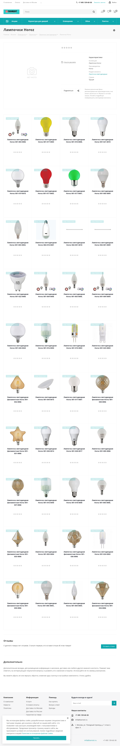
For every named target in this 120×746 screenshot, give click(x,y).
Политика (7, 708)
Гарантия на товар (33, 715)
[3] (67, 48)
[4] (69, 48)
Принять (36, 738)
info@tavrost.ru (81, 720)
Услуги (29, 701)
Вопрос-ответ (54, 705)
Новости (7, 705)
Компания (8, 697)
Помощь (53, 697)
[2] (65, 48)
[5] (71, 48)
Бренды (52, 708)
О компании (8, 701)
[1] (62, 48)
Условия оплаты (32, 705)
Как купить (53, 701)
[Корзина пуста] (114, 12)
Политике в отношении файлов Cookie (37, 733)
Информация (32, 697)
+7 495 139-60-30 (82, 715)
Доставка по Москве (34, 708)
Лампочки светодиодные (98, 74)
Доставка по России (34, 711)
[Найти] (94, 11)
